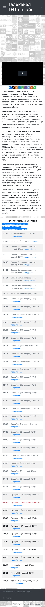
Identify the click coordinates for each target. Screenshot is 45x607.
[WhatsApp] (22, 87)
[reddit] (31, 87)
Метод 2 (27, 604)
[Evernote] (34, 87)
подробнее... (16, 236)
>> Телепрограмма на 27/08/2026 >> (14, 229)
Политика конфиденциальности (17, 592)
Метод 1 (38, 604)
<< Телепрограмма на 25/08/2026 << (14, 224)
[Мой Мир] (19, 87)
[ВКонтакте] (10, 87)
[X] (13, 87)
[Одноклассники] (16, 87)
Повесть (16, 604)
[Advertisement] (22, 38)
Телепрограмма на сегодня (11, 226)
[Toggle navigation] (4, 7)
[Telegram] (28, 87)
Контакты (7, 598)
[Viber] (25, 87)
